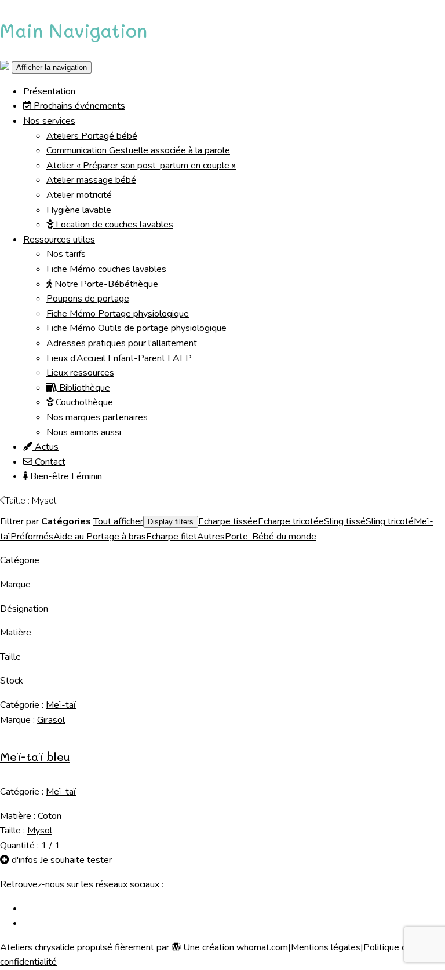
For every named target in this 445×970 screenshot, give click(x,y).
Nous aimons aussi (83, 432)
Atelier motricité (79, 195)
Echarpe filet (171, 536)
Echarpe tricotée (291, 521)
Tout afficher (118, 521)
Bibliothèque (83, 387)
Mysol (39, 830)
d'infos (23, 860)
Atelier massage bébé (91, 180)
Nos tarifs (66, 254)
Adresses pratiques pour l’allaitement (121, 343)
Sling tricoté (390, 521)
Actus (45, 446)
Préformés (31, 536)
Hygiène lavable (78, 210)
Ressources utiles (59, 239)
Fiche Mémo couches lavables (106, 269)
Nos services (49, 121)
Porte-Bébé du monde (270, 536)
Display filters (171, 521)
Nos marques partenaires (97, 417)
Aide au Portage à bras (99, 536)
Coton (49, 816)
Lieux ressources (80, 372)
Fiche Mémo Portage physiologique (117, 313)
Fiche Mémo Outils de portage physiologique (136, 328)
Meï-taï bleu (35, 756)
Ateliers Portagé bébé (91, 136)
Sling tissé (345, 521)
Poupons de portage (87, 298)
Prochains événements (78, 106)
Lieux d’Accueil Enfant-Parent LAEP (119, 358)
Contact (48, 461)
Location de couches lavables (113, 224)
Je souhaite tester (76, 860)
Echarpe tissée (228, 521)
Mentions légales (325, 947)
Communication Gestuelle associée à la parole (138, 150)
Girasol (51, 720)
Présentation (49, 91)
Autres (211, 536)
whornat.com (262, 947)
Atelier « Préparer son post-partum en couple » (141, 165)
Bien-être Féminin (65, 476)
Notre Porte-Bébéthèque (105, 284)
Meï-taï (61, 705)
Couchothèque (83, 402)
